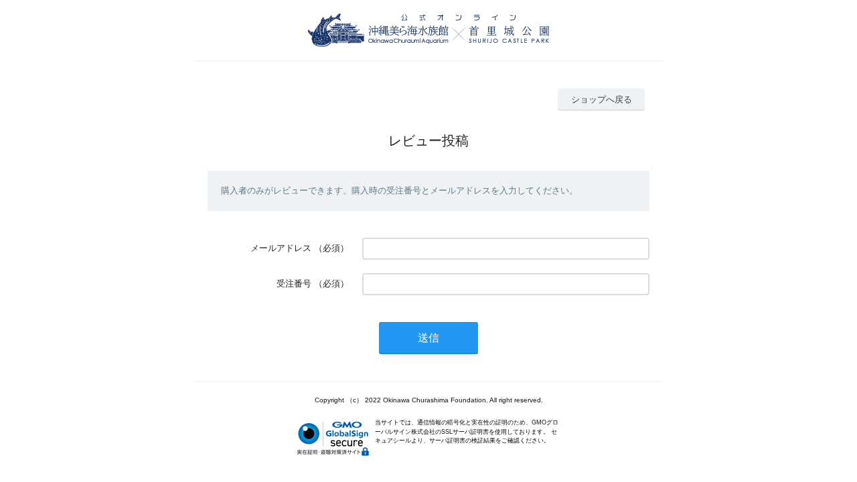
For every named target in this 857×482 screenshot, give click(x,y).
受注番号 (294, 283)
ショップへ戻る (601, 99)
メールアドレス (280, 248)
